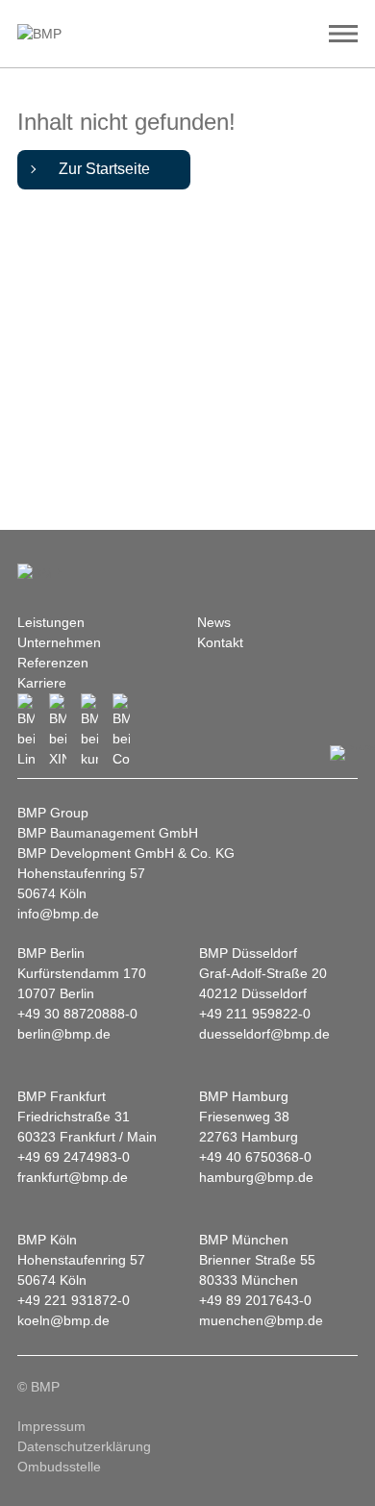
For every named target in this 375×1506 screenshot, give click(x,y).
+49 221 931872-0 (73, 1300)
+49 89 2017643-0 (255, 1300)
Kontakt (220, 642)
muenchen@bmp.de (261, 1320)
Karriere (41, 682)
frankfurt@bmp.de (72, 1177)
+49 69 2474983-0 (73, 1157)
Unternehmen (59, 642)
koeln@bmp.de (63, 1320)
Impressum (51, 1426)
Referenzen (52, 662)
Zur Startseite (104, 169)
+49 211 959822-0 (255, 1013)
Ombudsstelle (59, 1466)
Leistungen (51, 622)
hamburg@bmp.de (256, 1177)
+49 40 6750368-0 (255, 1157)
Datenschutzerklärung (84, 1446)
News (214, 622)
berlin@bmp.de (64, 1034)
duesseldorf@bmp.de (264, 1034)
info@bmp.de (58, 913)
